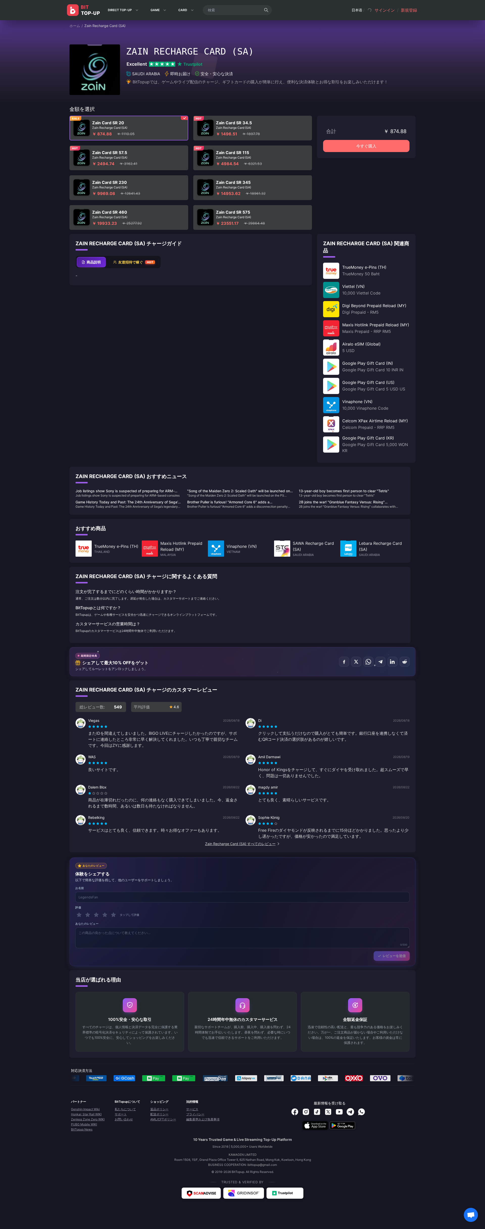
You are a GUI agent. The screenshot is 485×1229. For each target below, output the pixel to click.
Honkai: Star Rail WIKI (86, 1114)
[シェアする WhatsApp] (368, 662)
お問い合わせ (124, 1119)
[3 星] (96, 915)
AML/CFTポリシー (163, 1119)
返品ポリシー (159, 1109)
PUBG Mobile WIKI (84, 1124)
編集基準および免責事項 (203, 1119)
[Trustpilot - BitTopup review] (284, 1193)
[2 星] (87, 915)
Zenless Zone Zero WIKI (88, 1119)
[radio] (90, 726)
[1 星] (79, 915)
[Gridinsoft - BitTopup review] (243, 1193)
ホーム (74, 25)
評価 (78, 907)
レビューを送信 (394, 956)
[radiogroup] (97, 726)
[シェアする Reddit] (405, 662)
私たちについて (125, 1109)
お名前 (79, 888)
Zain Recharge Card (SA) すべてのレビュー (240, 844)
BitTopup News (81, 1129)
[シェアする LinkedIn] (392, 662)
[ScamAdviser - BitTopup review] (201, 1193)
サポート (121, 1114)
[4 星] (105, 915)
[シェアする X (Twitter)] (356, 662)
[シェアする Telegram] (380, 662)
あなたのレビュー (87, 923)
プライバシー (195, 1114)
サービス (192, 1109)
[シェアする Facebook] (344, 662)
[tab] (91, 262)
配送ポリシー (159, 1114)
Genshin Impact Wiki (85, 1109)
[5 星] (113, 915)
